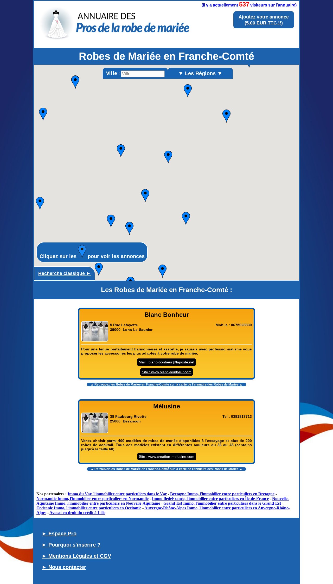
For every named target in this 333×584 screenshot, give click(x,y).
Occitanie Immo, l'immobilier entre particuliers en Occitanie (88, 508)
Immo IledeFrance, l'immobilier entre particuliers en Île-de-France (210, 498)
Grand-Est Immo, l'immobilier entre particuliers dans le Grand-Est (222, 503)
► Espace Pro (59, 533)
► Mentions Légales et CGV (76, 556)
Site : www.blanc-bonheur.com (166, 372)
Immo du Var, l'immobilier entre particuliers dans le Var (117, 494)
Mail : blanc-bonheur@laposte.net (166, 362)
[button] (168, 157)
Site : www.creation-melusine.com (166, 456)
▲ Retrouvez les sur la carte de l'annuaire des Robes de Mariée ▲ (166, 384)
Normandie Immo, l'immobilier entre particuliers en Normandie (92, 498)
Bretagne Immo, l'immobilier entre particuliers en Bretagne (222, 494)
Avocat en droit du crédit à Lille (77, 512)
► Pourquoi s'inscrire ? (71, 545)
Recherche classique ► (64, 273)
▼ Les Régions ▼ (200, 73)
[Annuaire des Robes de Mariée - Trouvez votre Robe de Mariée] (115, 40)
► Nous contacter (64, 567)
